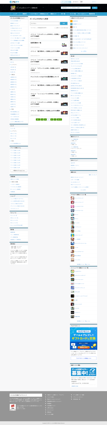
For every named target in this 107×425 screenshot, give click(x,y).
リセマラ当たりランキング (15, 30)
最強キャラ (53, 13)
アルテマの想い (50, 397)
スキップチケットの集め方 (76, 80)
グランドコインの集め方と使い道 (17, 206)
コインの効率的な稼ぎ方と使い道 (17, 201)
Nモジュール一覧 (14, 222)
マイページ (73, 167)
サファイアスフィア (78, 198)
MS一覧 (63, 13)
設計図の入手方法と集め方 (76, 85)
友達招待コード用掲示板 (15, 239)
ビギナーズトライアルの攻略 (16, 45)
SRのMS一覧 (13, 69)
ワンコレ (76, 247)
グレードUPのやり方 (14, 116)
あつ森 (75, 300)
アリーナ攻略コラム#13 (15, 157)
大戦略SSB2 (77, 316)
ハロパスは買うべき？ (75, 122)
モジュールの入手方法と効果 (16, 225)
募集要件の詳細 (75, 386)
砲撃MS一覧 (12, 99)
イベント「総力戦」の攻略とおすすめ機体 (82, 33)
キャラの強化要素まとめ (15, 143)
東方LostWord (77, 255)
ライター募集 (50, 414)
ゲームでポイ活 (65, 1)
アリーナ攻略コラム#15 (15, 152)
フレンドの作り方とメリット (77, 105)
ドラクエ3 (76, 308)
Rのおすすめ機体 (14, 52)
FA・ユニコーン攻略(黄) (15, 189)
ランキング (94, 174)
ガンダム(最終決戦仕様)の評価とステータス (82, 30)
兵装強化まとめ (44, 13)
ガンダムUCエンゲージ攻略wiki (26, 8)
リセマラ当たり (34, 13)
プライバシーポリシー (78, 397)
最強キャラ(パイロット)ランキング (80, 48)
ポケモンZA (77, 291)
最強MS (25, 13)
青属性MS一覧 (13, 79)
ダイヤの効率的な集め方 (76, 120)
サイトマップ (50, 410)
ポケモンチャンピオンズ (79, 275)
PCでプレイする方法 (75, 132)
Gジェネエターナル (78, 210)
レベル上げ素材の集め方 (76, 68)
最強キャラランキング (15, 25)
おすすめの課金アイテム (76, 115)
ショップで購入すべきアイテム (16, 198)
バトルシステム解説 (75, 98)
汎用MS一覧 (12, 96)
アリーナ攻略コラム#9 (15, 167)
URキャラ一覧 (13, 133)
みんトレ (76, 214)
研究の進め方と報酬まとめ (76, 110)
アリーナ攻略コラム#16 (15, 150)
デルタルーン (77, 312)
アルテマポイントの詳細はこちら (83, 358)
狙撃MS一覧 (12, 101)
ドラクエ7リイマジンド (79, 287)
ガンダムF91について (75, 182)
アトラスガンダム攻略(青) (15, 186)
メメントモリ (77, 259)
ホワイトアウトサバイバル (80, 243)
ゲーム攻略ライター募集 (78, 394)
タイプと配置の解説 (75, 100)
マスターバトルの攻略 (15, 47)
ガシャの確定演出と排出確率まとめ (78, 124)
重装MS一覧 (12, 94)
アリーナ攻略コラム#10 (15, 165)
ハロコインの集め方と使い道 (16, 203)
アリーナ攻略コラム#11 (15, 162)
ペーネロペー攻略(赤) (14, 184)
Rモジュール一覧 (14, 220)
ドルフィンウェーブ (78, 202)
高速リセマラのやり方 (15, 33)
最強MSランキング (14, 23)
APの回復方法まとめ (75, 83)
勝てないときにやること (76, 95)
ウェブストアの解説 (75, 117)
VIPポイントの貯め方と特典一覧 (77, 127)
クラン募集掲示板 (14, 237)
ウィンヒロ (76, 222)
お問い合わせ (50, 407)
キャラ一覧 (73, 13)
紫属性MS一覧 (13, 86)
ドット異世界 (77, 239)
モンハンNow (77, 231)
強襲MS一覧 (12, 91)
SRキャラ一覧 (13, 135)
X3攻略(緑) (12, 191)
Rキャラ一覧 (13, 138)
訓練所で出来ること (75, 129)
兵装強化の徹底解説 (14, 119)
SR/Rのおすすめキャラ (15, 55)
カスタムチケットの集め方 (76, 75)
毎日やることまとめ (75, 58)
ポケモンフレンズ (78, 235)
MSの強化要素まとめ (14, 111)
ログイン (94, 1)
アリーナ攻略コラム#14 (15, 155)
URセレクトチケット (75, 112)
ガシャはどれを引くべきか (15, 35)
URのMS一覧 (13, 67)
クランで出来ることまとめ (76, 107)
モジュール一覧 (13, 215)
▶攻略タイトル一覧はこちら (83, 264)
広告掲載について (51, 405)
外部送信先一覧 (76, 399)
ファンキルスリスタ (78, 206)
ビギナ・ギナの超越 (75, 179)
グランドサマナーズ (78, 251)
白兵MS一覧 (12, 104)
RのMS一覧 (12, 72)
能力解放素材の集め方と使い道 (77, 88)
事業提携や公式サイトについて (54, 401)
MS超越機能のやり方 (14, 114)
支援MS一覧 (12, 106)
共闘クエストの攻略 (14, 179)
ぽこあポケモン (77, 271)
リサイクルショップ (14, 208)
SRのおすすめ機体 (14, 50)
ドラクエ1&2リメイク (79, 283)
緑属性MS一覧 (13, 82)
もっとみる (83, 189)
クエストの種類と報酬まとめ (77, 70)
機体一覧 (75, 27)
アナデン (76, 218)
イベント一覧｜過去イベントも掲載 (17, 38)
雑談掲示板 (92, 13)
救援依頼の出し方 (74, 90)
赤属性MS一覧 (13, 77)
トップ (15, 13)
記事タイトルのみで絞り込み (62, 27)
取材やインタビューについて (53, 399)
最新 (90, 174)
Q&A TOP (73, 162)
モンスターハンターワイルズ (80, 296)
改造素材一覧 (73, 73)
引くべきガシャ (82, 13)
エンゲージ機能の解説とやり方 (16, 121)
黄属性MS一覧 (13, 84)
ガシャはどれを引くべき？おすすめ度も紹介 (82, 39)
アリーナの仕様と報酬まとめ (77, 93)
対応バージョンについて (76, 184)
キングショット (77, 226)
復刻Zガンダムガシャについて (77, 177)
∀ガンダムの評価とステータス (79, 42)
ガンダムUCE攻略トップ (15, 20)
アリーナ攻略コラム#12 (15, 160)
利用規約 (49, 403)
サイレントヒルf (78, 304)
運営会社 (49, 412)
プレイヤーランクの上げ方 (76, 66)
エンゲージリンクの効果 (76, 102)
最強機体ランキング (77, 24)
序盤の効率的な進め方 (75, 61)
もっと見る (83, 51)
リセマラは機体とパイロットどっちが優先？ (80, 187)
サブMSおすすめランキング (16, 28)
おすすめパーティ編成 (15, 42)
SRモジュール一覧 (14, 217)
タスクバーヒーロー (78, 279)
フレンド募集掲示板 (14, 234)
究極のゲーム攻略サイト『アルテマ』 (55, 394)
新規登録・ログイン (75, 165)
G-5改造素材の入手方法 (76, 78)
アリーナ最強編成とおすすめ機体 (17, 40)
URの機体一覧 (76, 36)
